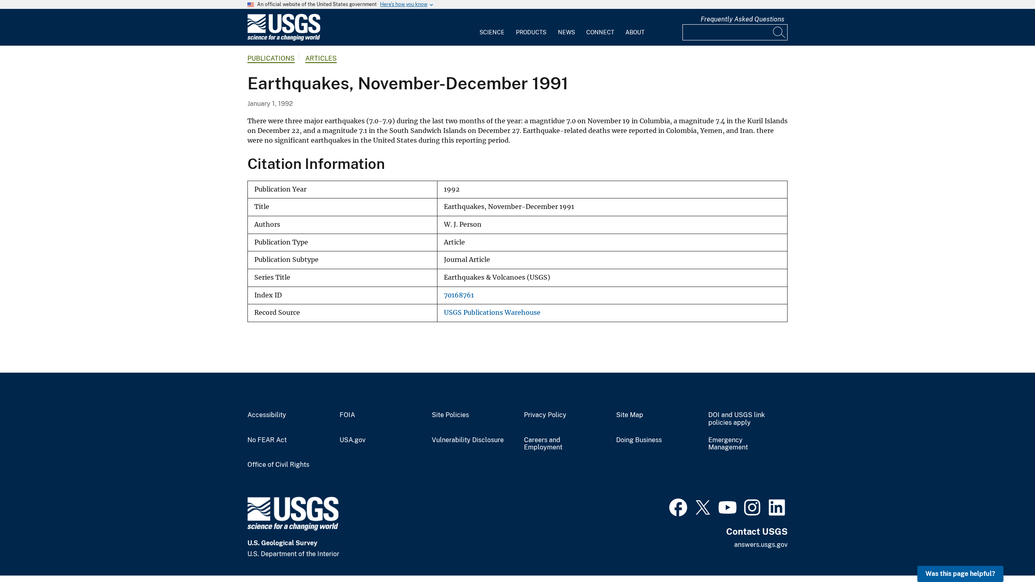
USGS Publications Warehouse (492, 312)
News (566, 32)
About (634, 32)
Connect (600, 32)
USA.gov (352, 440)
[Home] (283, 39)
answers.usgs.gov (761, 544)
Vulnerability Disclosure (468, 440)
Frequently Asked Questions (742, 19)
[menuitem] (492, 27)
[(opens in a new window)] (678, 506)
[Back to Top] (1006, 553)
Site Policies (450, 415)
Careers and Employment (543, 443)
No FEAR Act (267, 440)
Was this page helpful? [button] (960, 574)
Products (531, 32)
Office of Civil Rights (278, 464)
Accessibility (266, 415)
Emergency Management (728, 443)
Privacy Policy (545, 415)
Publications (271, 58)
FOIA (347, 415)
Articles (321, 58)
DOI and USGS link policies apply (736, 418)
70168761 (459, 295)
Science (492, 32)
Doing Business (639, 440)
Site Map (629, 415)
